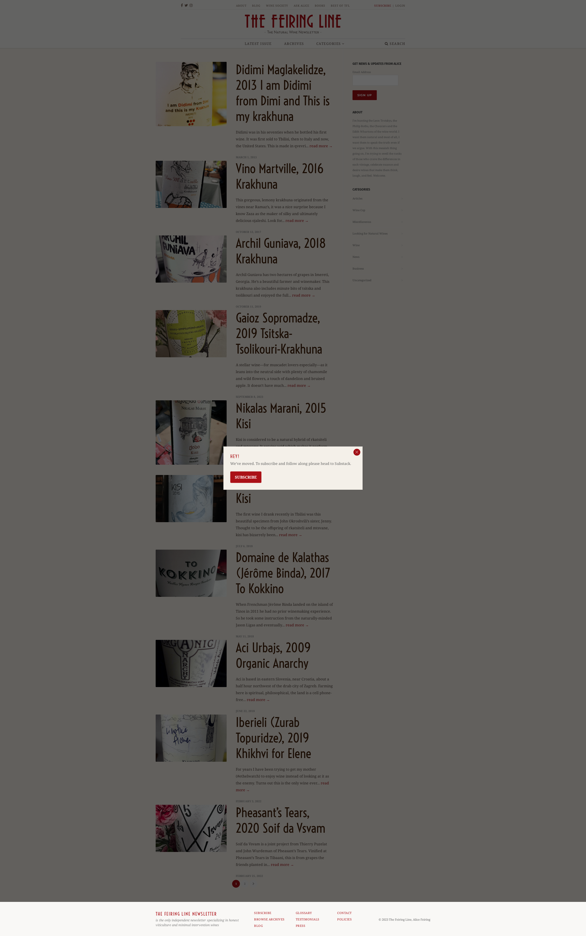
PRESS (300, 926)
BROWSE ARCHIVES (269, 919)
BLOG (258, 926)
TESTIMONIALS (307, 919)
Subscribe (246, 477)
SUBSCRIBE (262, 913)
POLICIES (344, 919)
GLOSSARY (304, 913)
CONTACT (344, 913)
